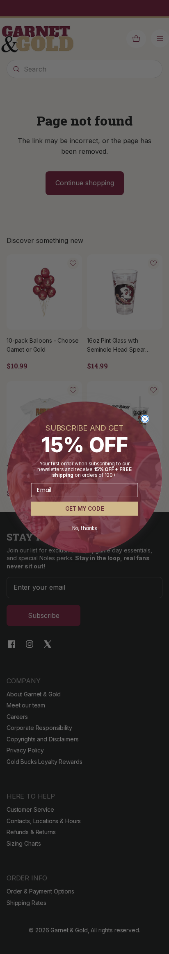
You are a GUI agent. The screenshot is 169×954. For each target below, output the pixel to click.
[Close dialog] (145, 418)
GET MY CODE (84, 508)
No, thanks (84, 528)
